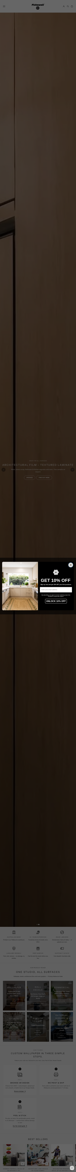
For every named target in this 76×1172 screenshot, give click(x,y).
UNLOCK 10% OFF (56, 601)
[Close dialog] (70, 565)
